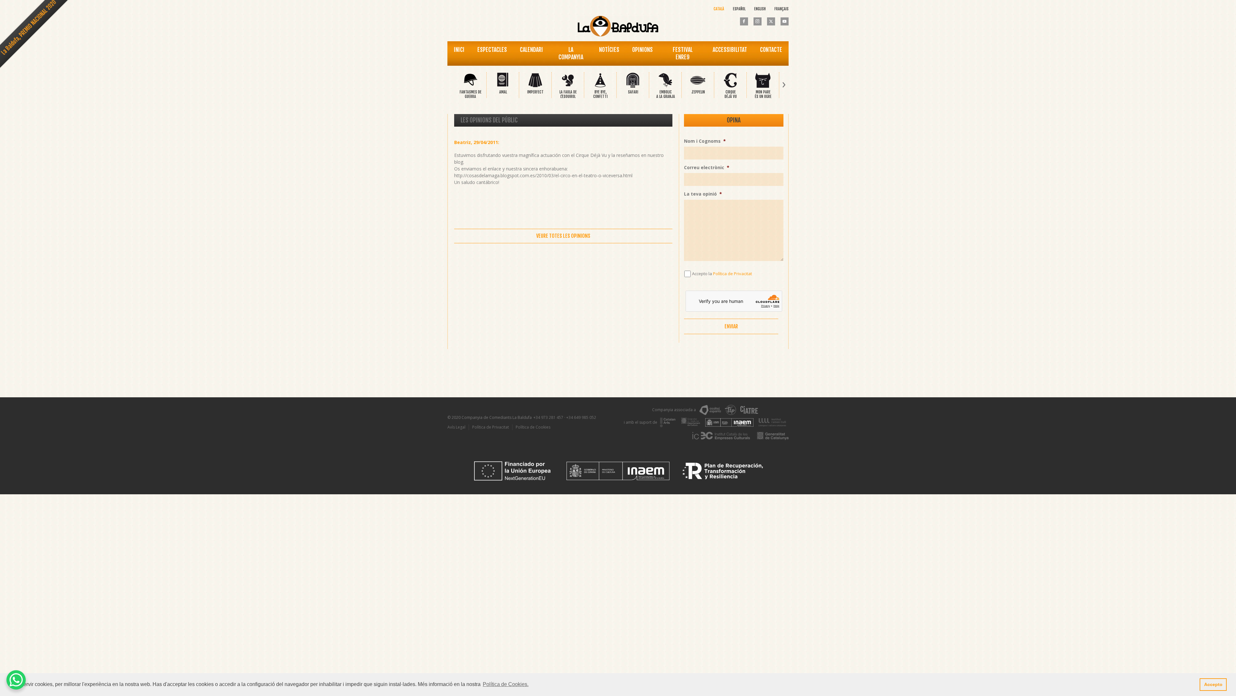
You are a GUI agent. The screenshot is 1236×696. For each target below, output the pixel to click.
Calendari (531, 49)
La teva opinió (703, 194)
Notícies (609, 49)
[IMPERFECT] (535, 86)
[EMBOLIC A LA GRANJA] (665, 86)
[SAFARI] (633, 86)
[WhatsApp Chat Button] (16, 680)
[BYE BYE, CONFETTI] (600, 86)
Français (781, 8)
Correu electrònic (706, 167)
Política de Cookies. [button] (506, 684)
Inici (459, 49)
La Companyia (570, 53)
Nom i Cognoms (705, 141)
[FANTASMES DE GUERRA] (470, 86)
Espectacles (492, 49)
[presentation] (452, 85)
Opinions (642, 49)
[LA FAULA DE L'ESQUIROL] (568, 86)
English (760, 8)
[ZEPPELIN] (698, 86)
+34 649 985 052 (581, 417)
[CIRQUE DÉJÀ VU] (730, 86)
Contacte (771, 49)
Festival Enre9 (683, 53)
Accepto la (722, 273)
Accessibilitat (730, 49)
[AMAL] (503, 86)
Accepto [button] (1213, 684)
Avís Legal (456, 427)
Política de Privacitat (732, 273)
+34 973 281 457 (548, 417)
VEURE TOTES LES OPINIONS (563, 236)
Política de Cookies (533, 427)
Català (719, 8)
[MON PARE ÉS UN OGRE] (763, 86)
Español (739, 8)
